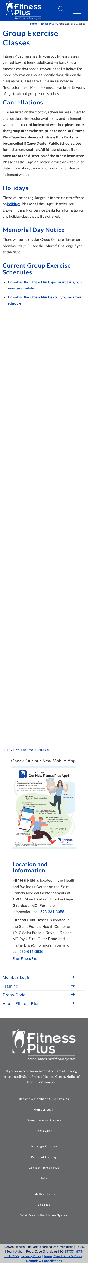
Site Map (44, 1204)
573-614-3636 (31, 951)
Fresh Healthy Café (44, 1194)
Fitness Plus (47, 23)
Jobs (44, 1178)
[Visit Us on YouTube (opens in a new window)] (48, 1230)
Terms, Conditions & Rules (63, 1256)
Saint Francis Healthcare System (44, 1215)
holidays (13, 204)
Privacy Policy (31, 1256)
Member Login (44, 1109)
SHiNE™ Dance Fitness (26, 749)
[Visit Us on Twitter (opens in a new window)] (37, 1230)
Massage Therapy (44, 1146)
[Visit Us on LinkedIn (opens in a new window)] (59, 1230)
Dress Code (44, 1130)
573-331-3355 (52, 911)
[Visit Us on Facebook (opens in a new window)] (27, 1230)
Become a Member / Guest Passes (44, 1099)
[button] (77, 10)
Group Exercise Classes (44, 1120)
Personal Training (44, 1157)
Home (34, 23)
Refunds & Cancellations (44, 1261)
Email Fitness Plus (25, 958)
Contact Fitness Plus (44, 1167)
